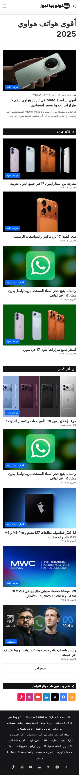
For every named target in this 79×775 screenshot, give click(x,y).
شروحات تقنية (43, 728)
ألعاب (45, 740)
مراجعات (57, 728)
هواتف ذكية (46, 722)
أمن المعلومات (34, 734)
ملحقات (11, 746)
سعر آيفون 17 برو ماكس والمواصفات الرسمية (45, 236)
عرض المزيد (39, 668)
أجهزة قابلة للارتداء (15, 740)
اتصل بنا (11, 752)
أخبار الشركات (17, 734)
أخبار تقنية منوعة (44, 752)
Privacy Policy (25, 752)
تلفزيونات (22, 746)
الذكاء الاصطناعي (63, 722)
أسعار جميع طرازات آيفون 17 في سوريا (49, 350)
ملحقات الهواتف (64, 752)
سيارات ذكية (67, 740)
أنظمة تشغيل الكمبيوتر (49, 746)
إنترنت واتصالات (25, 728)
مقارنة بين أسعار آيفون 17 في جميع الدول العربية (43, 184)
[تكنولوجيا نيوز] (55, 6)
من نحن (40, 757)
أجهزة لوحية (33, 740)
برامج (32, 746)
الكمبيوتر (67, 746)
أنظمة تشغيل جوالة (28, 722)
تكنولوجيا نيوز (67, 95)
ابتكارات (54, 740)
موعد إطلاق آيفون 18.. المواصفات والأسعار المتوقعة (41, 421)
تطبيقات (11, 722)
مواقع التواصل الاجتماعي (56, 734)
